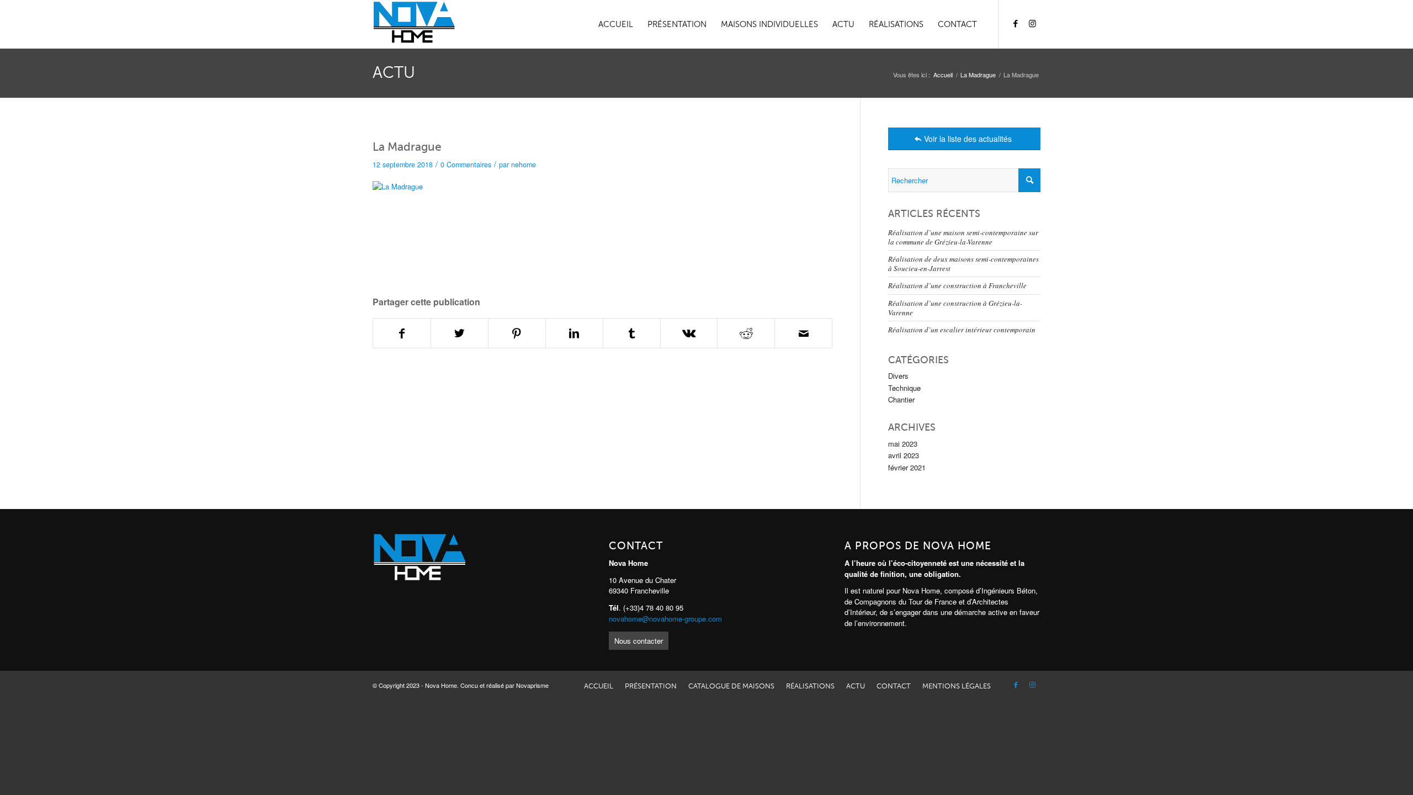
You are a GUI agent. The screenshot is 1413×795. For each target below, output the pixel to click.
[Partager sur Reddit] (746, 333)
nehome (523, 164)
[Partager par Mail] (803, 333)
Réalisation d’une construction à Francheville (957, 285)
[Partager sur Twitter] (459, 333)
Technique (904, 388)
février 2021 (907, 467)
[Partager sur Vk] (689, 333)
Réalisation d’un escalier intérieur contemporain (961, 330)
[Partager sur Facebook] (402, 333)
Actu (394, 72)
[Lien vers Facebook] (1015, 23)
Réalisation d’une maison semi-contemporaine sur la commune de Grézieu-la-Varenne (963, 237)
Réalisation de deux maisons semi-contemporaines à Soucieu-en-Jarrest (963, 263)
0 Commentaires (465, 164)
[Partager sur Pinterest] (516, 333)
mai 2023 (902, 443)
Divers (898, 375)
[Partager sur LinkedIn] (574, 333)
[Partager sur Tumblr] (631, 333)
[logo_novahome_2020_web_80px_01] (414, 24)
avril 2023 (903, 455)
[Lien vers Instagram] (1032, 23)
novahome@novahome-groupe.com (665, 618)
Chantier (901, 399)
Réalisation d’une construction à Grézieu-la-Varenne (955, 307)
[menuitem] (615, 24)
